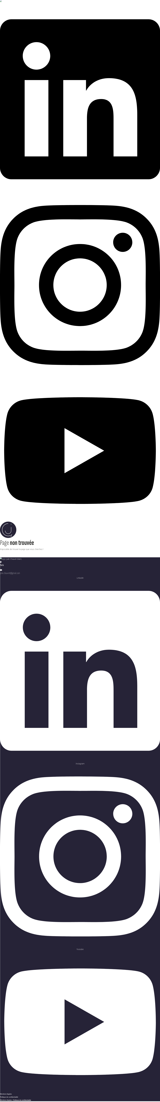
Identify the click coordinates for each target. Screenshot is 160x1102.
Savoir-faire (142, 4)
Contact (157, 4)
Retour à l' (15, 554)
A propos (150, 4)
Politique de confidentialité (9, 1097)
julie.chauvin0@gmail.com (10, 573)
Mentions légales (6, 1094)
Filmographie (133, 4)
